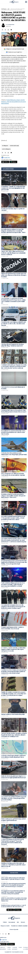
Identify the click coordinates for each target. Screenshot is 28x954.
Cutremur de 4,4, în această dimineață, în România (13, 387)
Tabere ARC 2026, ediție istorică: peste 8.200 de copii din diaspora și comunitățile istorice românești (13, 253)
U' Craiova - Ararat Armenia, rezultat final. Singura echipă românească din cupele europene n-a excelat (13, 649)
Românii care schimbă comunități (19, 925)
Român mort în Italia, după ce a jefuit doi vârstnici (12, 209)
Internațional (12, 922)
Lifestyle (23, 922)
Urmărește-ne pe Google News (15, 52)
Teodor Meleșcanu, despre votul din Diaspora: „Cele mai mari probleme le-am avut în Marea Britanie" (13, 101)
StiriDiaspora (3, 8)
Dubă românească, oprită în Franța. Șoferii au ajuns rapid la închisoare (13, 819)
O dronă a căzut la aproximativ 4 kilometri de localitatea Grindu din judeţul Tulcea (13, 756)
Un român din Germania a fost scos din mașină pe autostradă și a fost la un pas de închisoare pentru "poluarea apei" (13, 606)
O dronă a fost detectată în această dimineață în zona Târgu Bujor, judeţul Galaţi (14, 453)
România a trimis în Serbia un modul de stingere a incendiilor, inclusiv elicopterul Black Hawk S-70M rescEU (13, 495)
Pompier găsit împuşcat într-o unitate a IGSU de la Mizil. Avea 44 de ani (12, 627)
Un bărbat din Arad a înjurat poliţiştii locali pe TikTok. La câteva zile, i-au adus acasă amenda (13, 323)
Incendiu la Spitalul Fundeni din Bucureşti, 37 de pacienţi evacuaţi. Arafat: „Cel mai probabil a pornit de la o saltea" (13, 518)
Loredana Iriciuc (10, 24)
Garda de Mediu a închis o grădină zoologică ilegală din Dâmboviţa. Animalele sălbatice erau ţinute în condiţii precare (14, 735)
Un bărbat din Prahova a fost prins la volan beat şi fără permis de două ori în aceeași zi (13, 411)
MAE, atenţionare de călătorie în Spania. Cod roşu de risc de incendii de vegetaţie (13, 474)
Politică (5, 922)
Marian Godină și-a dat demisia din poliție (13, 714)
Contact (20, 947)
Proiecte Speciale (14, 929)
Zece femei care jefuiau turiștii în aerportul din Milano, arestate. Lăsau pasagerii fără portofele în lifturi (13, 798)
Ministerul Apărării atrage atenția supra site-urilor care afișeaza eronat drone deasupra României (14, 275)
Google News (7, 157)
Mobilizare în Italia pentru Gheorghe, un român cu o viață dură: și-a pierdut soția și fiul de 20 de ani (13, 864)
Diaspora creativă (5, 925)
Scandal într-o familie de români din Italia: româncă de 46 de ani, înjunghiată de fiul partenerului (13, 188)
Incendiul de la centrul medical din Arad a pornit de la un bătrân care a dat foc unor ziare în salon (13, 432)
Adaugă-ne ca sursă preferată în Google (15, 49)
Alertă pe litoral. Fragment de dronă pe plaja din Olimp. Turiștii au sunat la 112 (12, 345)
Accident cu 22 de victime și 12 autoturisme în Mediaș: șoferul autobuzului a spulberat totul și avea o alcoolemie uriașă (13, 671)
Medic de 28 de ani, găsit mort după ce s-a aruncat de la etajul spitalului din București (13, 776)
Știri (8, 8)
